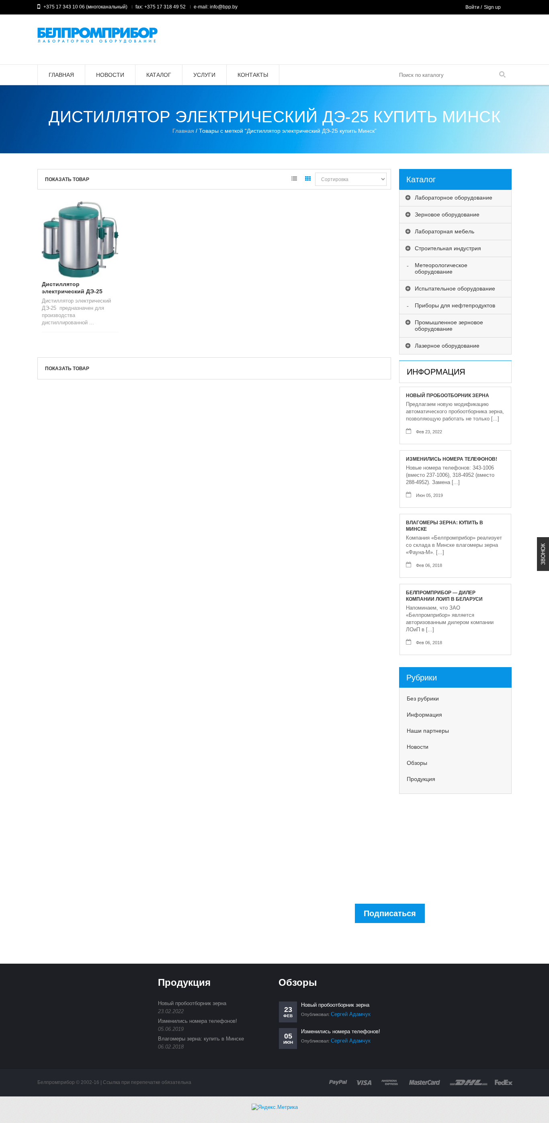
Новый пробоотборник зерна (447, 395)
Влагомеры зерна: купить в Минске (444, 526)
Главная (183, 131)
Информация (424, 714)
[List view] (294, 180)
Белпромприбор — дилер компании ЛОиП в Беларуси (444, 596)
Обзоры (417, 763)
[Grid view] (308, 180)
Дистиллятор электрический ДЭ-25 (72, 288)
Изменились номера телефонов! (451, 459)
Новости (417, 747)
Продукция (421, 779)
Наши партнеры (428, 730)
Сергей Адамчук (351, 1014)
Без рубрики (423, 698)
